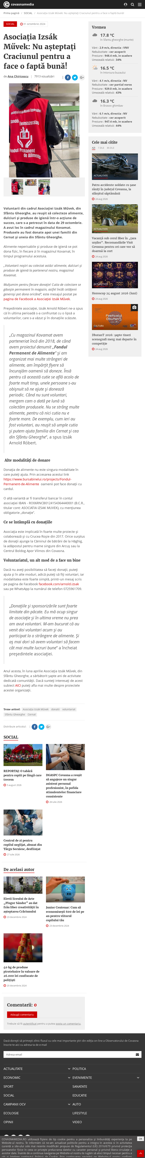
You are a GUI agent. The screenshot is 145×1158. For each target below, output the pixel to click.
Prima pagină (11, 13)
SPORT (8, 1086)
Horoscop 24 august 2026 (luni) (114, 293)
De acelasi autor (19, 869)
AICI (18, 685)
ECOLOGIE (11, 1113)
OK (140, 1138)
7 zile (101, 147)
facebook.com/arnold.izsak (58, 584)
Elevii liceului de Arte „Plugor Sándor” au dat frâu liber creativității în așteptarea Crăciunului (21, 905)
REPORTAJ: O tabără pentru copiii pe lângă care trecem (23, 775)
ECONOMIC (12, 1077)
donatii (55, 709)
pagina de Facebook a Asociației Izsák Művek (37, 299)
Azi (93, 147)
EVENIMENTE (82, 1077)
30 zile (110, 147)
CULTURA (99, 325)
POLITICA (79, 1069)
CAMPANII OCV (15, 1104)
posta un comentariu (68, 1023)
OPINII (8, 1122)
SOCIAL (28, 13)
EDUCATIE (79, 1095)
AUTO (76, 1104)
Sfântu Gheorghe (15, 714)
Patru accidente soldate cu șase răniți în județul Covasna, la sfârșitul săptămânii (114, 189)
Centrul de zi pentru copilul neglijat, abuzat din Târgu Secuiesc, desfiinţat (23, 845)
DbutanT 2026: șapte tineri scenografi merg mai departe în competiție (114, 339)
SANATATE (79, 1086)
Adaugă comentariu (22, 1014)
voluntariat (68, 709)
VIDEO (77, 1122)
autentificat (30, 1023)
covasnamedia (22, 4)
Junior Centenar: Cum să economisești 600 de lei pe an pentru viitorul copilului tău (65, 914)
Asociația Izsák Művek (35, 709)
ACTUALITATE (101, 175)
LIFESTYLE (79, 1113)
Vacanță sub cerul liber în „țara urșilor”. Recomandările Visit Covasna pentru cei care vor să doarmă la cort (114, 244)
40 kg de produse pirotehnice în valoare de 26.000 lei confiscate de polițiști (21, 973)
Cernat (32, 714)
